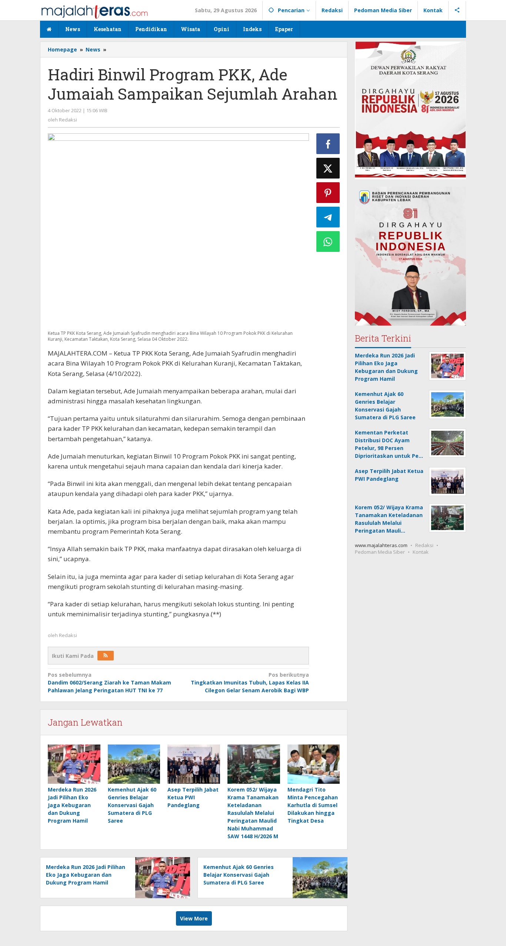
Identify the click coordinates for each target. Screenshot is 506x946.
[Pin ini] (328, 192)
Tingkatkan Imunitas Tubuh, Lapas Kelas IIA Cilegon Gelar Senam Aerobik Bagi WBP (250, 682)
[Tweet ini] (328, 168)
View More (194, 918)
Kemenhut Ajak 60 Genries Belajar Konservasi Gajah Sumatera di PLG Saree (132, 805)
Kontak (421, 552)
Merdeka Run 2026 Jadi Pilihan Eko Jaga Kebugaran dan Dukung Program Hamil (72, 805)
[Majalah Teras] (94, 11)
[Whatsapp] (328, 241)
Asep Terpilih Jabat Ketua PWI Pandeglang (193, 797)
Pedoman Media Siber (380, 552)
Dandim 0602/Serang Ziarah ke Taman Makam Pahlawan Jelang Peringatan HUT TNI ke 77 (109, 682)
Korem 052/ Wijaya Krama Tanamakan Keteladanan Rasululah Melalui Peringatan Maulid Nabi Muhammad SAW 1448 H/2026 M (253, 813)
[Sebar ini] (328, 143)
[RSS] (105, 655)
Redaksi (424, 545)
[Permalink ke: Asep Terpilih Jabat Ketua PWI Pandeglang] (193, 764)
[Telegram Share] (328, 217)
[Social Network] (457, 10)
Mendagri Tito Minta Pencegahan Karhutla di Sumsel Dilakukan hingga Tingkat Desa (312, 805)
